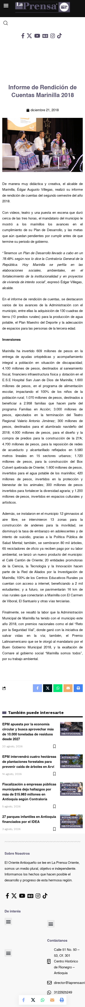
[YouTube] (37, 35)
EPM (64, 729)
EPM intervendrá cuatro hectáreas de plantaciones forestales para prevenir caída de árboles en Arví (29, 762)
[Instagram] (52, 35)
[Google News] (45, 35)
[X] (29, 35)
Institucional (71, 734)
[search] (42, 23)
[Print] (61, 1000)
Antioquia (69, 789)
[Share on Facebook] (23, 1000)
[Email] (52, 1000)
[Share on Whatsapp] (42, 1000)
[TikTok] (59, 35)
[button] (8, 921)
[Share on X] (33, 1000)
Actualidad (70, 757)
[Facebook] (23, 35)
